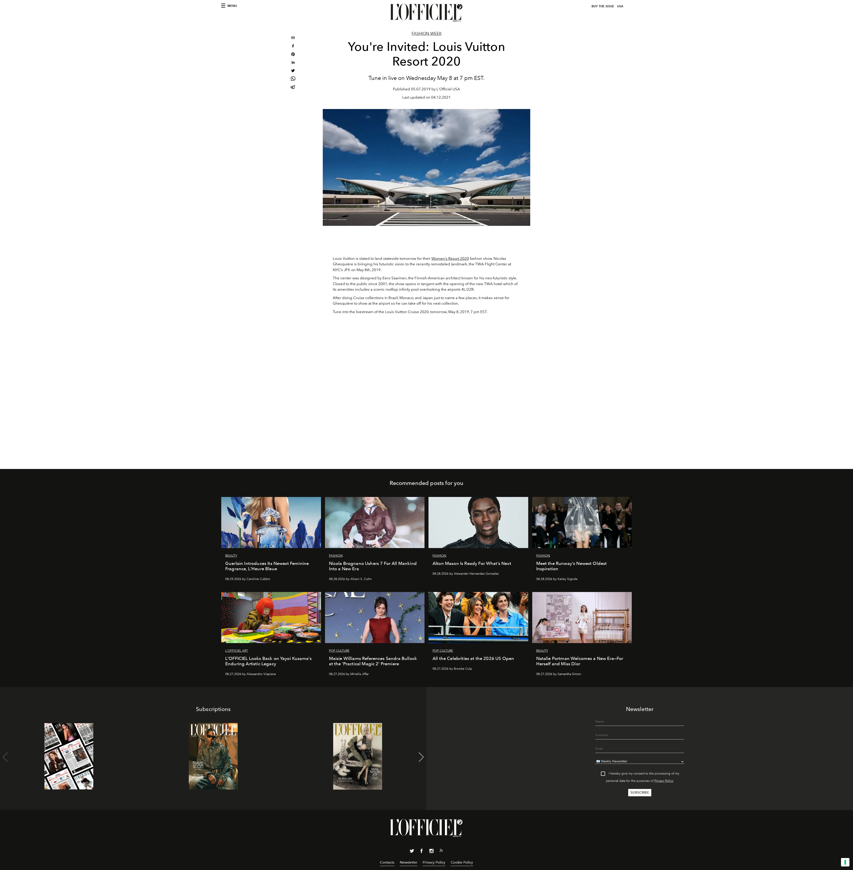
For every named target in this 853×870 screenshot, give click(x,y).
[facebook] (293, 46)
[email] (293, 38)
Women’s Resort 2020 (450, 258)
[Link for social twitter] (412, 852)
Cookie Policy (462, 862)
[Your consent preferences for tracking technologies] (845, 862)
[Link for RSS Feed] (441, 851)
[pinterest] (293, 55)
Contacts (387, 862)
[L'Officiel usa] (426, 13)
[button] (421, 757)
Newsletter (409, 862)
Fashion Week (427, 33)
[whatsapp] (293, 79)
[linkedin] (293, 63)
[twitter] (293, 71)
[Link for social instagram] (431, 852)
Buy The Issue (603, 6)
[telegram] (293, 87)
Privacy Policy (664, 781)
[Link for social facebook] (421, 852)
